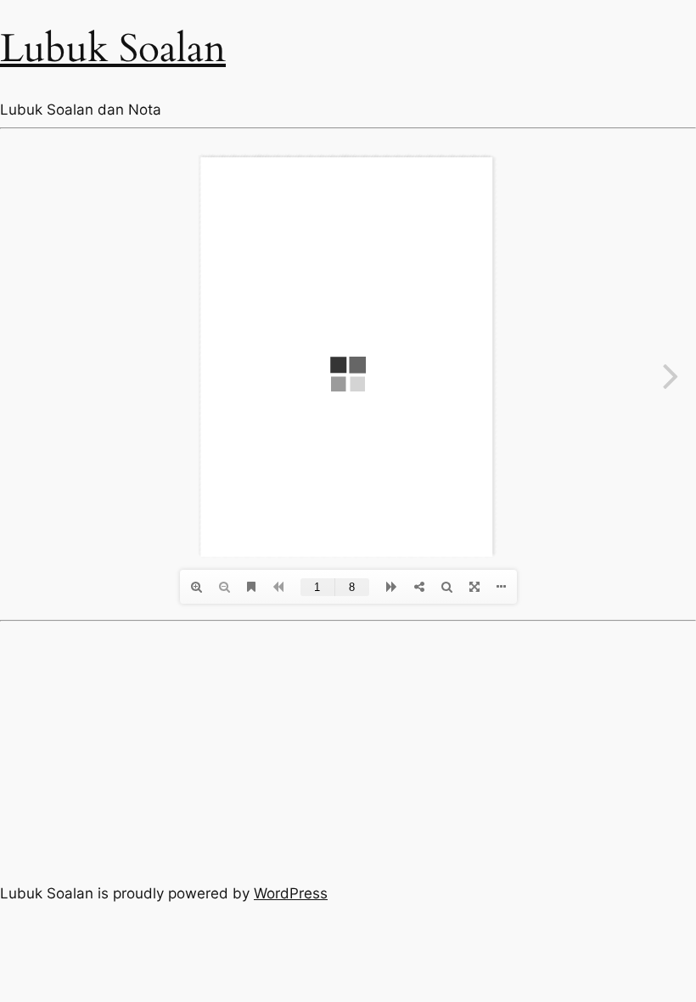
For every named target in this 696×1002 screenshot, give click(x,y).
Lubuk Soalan (113, 49)
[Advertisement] (348, 749)
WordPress (291, 893)
